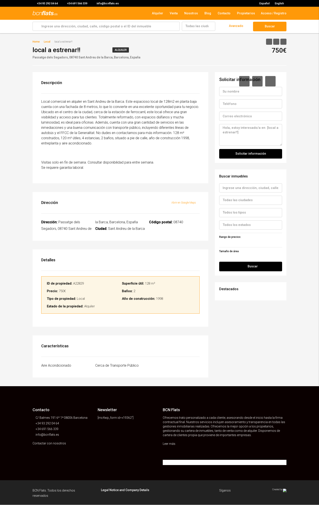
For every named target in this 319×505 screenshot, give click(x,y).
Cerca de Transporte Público (117, 365)
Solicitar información (250, 153)
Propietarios (246, 13)
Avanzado (236, 26)
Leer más (169, 443)
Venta (174, 13)
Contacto (224, 13)
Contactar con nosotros (50, 443)
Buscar (270, 26)
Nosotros (191, 13)
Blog (207, 13)
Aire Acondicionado (56, 365)
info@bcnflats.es (47, 434)
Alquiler (157, 13)
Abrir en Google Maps (184, 202)
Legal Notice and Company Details (125, 490)
